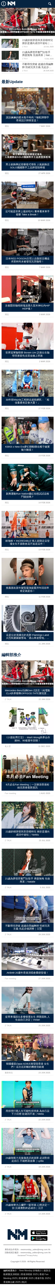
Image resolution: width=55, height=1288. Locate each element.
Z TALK (25, 47)
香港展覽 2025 (26, 1278)
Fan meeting (10, 793)
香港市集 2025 (42, 1278)
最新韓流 (9, 1073)
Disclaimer (21, 1255)
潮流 (7, 126)
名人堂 (8, 746)
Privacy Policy (32, 1255)
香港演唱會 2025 (29, 1274)
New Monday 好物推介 (30, 1270)
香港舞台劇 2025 (11, 1282)
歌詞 (24, 1282)
